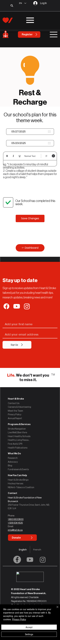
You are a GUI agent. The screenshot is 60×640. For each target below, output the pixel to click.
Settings (29, 634)
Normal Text (30, 156)
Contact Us (13, 403)
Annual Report (15, 418)
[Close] (55, 609)
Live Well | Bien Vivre (17, 432)
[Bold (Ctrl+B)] (7, 156)
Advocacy (13, 462)
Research (13, 458)
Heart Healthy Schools (19, 436)
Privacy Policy (14, 414)
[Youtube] (30, 559)
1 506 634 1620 (15, 523)
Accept (29, 627)
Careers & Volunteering (19, 407)
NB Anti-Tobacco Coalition (21, 487)
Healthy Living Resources (19, 440)
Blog (10, 465)
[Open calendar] (49, 131)
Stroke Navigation (17, 428)
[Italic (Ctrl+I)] (13, 156)
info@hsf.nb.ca (15, 530)
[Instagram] (43, 559)
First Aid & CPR (15, 444)
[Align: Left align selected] (46, 156)
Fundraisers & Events (18, 469)
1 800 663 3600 (16, 519)
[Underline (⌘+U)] (19, 156)
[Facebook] (17, 559)
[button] (30, 493)
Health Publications (17, 447)
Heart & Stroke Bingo (18, 480)
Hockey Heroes (15, 483)
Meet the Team (15, 410)
